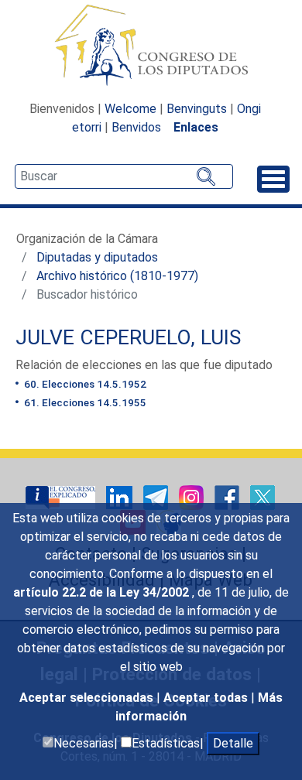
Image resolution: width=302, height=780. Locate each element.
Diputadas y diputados (97, 257)
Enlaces (195, 127)
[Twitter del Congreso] (262, 496)
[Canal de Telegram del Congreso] (157, 496)
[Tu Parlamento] (62, 496)
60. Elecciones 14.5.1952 (84, 384)
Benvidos (136, 127)
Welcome (130, 108)
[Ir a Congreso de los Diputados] (151, 45)
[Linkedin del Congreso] (120, 496)
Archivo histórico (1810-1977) (117, 276)
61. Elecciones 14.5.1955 (84, 402)
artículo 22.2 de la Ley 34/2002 (102, 592)
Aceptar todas (207, 697)
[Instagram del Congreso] (193, 496)
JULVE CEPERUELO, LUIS (128, 337)
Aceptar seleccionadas (87, 697)
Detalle (233, 743)
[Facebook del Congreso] (228, 496)
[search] (124, 176)
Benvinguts (196, 108)
